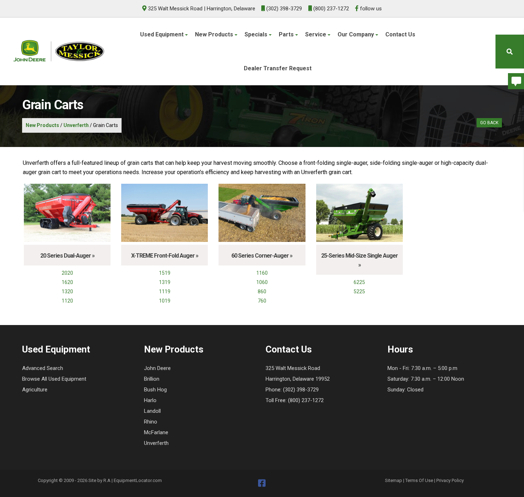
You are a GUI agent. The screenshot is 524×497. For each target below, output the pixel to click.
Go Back (489, 122)
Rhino (150, 422)
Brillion (151, 379)
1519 (164, 273)
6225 (359, 282)
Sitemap (393, 480)
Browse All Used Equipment (54, 379)
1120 (67, 301)
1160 (262, 273)
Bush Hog (155, 389)
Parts (287, 34)
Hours (400, 349)
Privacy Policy (450, 480)
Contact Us (400, 34)
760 (262, 301)
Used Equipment (162, 34)
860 (262, 291)
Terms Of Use (419, 480)
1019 (164, 301)
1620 (67, 282)
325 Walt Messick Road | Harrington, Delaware (202, 8)
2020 (67, 273)
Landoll (152, 411)
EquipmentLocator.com (138, 480)
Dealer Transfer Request (278, 68)
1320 (67, 291)
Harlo (150, 400)
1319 (164, 282)
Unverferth (76, 125)
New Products (215, 34)
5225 (359, 291)
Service (316, 34)
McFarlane (156, 432)
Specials (257, 34)
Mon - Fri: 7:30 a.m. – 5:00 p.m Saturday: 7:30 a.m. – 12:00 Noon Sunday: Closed (425, 379)
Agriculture (34, 389)
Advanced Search (42, 368)
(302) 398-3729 (283, 8)
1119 (164, 291)
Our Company (356, 34)
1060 (262, 282)
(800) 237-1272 (330, 8)
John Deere (157, 368)
